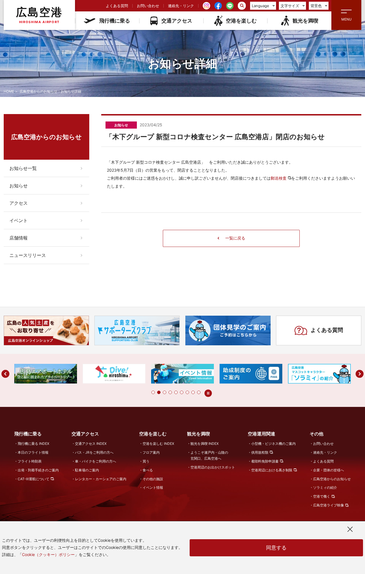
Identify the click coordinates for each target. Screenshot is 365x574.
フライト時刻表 (30, 461)
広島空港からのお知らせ (332, 479)
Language (260, 5)
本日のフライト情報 (33, 452)
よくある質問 (117, 5)
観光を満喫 (305, 21)
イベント (18, 220)
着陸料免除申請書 (265, 461)
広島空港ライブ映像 (328, 505)
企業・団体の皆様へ (328, 470)
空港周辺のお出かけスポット (212, 467)
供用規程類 (259, 452)
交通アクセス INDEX (91, 443)
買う (146, 461)
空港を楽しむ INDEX (158, 443)
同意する (276, 548)
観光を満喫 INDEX (204, 443)
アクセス (18, 203)
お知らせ (18, 185)
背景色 (316, 5)
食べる (148, 470)
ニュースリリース (27, 255)
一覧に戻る (235, 238)
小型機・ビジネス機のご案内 (273, 443)
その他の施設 (153, 479)
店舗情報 (18, 238)
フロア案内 (151, 452)
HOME (9, 91)
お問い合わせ (148, 5)
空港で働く (321, 496)
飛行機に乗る (114, 21)
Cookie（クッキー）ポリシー (48, 554)
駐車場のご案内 (87, 470)
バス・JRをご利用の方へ (94, 452)
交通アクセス (176, 21)
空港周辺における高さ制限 (271, 470)
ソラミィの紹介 (325, 487)
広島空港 (39, 14)
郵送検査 (279, 178)
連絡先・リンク (181, 5)
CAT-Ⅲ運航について (33, 479)
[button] (153, 392)
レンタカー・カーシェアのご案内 (100, 479)
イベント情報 (153, 487)
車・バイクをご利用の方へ (95, 461)
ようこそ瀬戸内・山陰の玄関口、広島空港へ (209, 455)
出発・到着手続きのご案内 (38, 470)
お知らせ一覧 (23, 168)
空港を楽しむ (241, 21)
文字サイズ (290, 5)
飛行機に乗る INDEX (33, 443)
